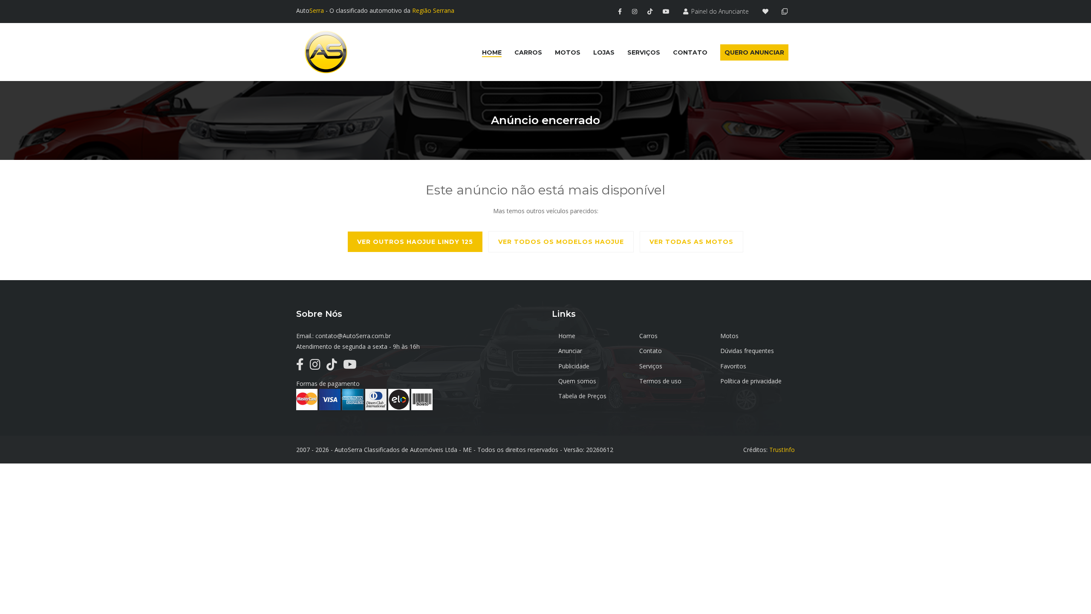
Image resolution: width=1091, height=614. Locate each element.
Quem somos (577, 381)
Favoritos (733, 366)
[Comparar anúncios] (786, 11)
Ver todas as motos (691, 242)
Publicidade (573, 366)
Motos (729, 336)
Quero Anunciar (754, 52)
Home (566, 336)
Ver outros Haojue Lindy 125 (415, 242)
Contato (650, 351)
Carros (648, 336)
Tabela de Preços (582, 396)
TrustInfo (782, 450)
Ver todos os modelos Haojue (561, 242)
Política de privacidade (751, 381)
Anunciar (570, 351)
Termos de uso (660, 381)
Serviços (650, 366)
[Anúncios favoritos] (767, 11)
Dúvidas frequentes (747, 351)
